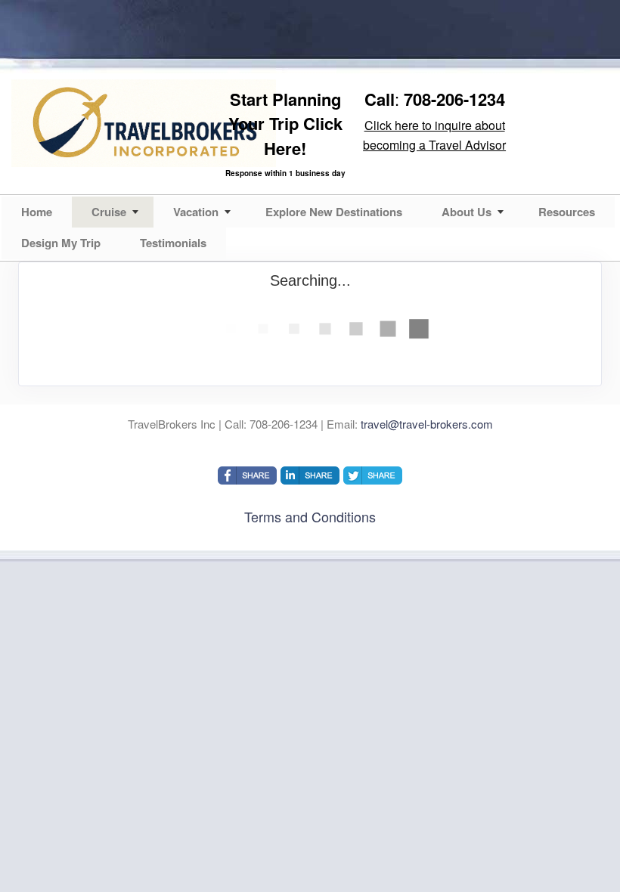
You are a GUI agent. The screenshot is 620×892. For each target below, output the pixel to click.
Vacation (196, 211)
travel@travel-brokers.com (427, 424)
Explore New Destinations (333, 211)
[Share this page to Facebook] (247, 475)
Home (36, 211)
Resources (566, 211)
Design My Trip (61, 242)
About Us (466, 211)
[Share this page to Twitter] (372, 475)
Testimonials (173, 242)
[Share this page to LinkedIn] (310, 475)
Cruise (108, 211)
